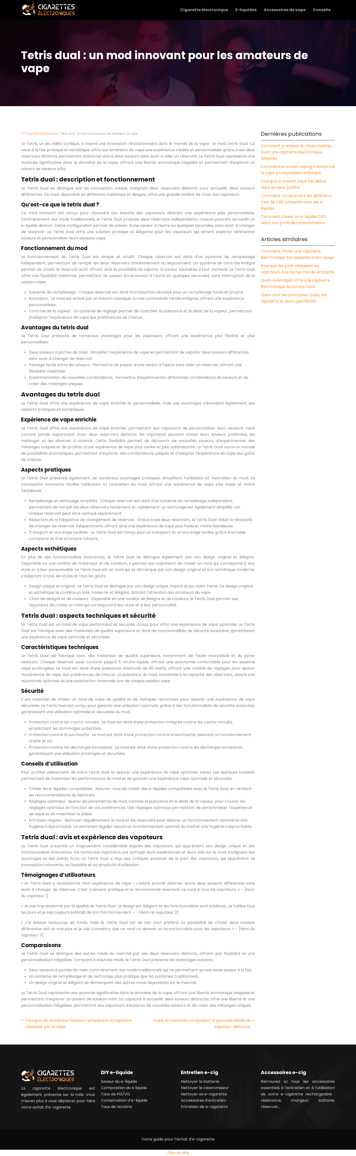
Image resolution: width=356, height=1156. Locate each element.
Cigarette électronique (204, 10)
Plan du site (178, 1153)
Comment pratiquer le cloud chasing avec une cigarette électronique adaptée (296, 152)
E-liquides (245, 10)
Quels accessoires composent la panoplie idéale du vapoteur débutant (202, 1023)
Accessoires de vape (285, 10)
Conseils (322, 10)
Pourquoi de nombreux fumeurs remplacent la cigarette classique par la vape (78, 1023)
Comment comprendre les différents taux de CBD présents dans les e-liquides (296, 202)
